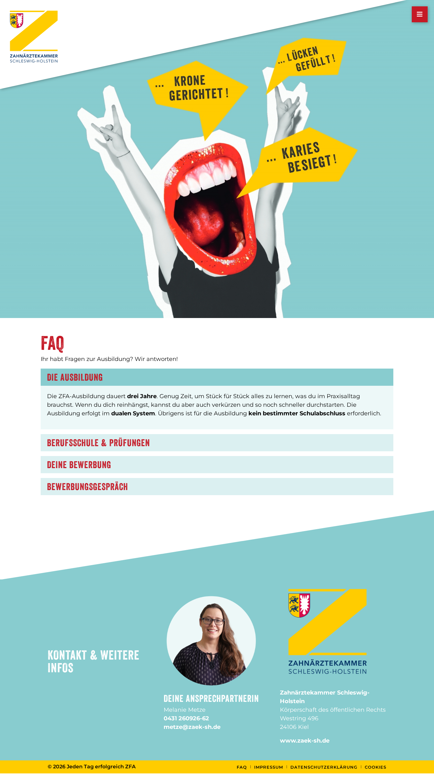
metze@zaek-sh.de (192, 726)
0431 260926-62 (186, 718)
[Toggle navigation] (420, 14)
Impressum (268, 767)
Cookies (375, 767)
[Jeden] (34, 36)
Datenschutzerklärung (323, 767)
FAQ (242, 767)
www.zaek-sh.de (304, 740)
